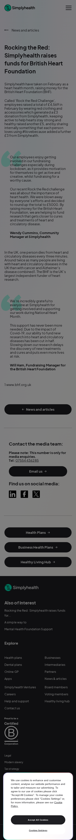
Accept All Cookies (38, 820)
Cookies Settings (38, 830)
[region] (38, 806)
